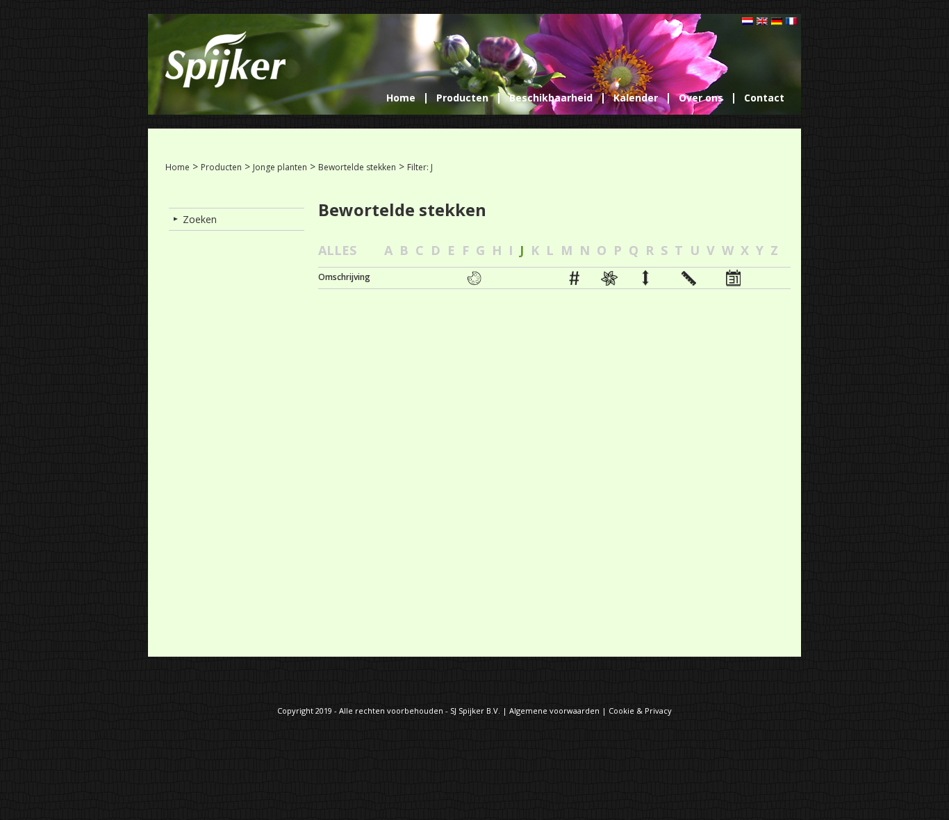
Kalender (635, 98)
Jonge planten (280, 167)
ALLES (337, 250)
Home (400, 98)
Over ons (701, 98)
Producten (462, 98)
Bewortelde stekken (357, 167)
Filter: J (420, 167)
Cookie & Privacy (640, 710)
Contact (764, 98)
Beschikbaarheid (551, 98)
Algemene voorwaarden (554, 710)
